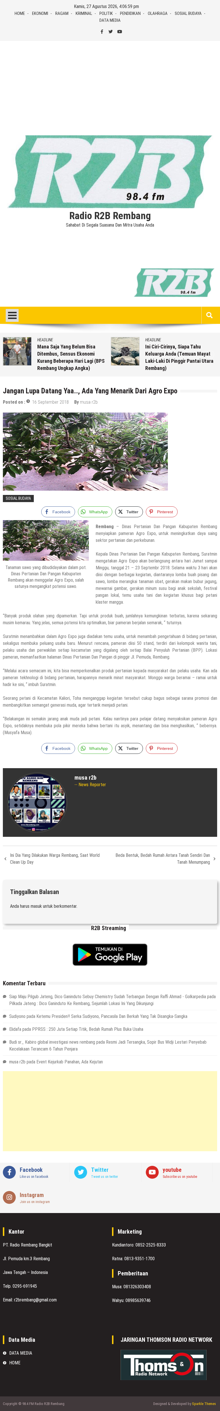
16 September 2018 (50, 402)
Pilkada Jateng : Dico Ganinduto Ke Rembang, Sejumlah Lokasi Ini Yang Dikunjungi (81, 1003)
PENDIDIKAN (130, 13)
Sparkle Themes (204, 1404)
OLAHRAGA (158, 13)
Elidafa (15, 1029)
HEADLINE (45, 340)
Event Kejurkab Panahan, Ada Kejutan (69, 1062)
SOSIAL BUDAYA (188, 13)
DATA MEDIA (110, 20)
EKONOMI (40, 13)
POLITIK (106, 13)
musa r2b (89, 402)
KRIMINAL (84, 13)
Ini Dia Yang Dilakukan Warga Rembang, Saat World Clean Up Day (55, 859)
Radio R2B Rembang (110, 216)
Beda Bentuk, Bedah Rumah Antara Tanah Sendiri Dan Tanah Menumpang (162, 859)
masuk (36, 906)
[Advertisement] (110, 84)
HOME (20, 13)
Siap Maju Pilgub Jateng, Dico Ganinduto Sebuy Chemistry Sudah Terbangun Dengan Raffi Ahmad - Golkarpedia (107, 996)
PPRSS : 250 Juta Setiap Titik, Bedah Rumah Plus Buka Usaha (87, 1029)
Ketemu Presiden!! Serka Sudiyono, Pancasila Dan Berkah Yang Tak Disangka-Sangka (111, 1016)
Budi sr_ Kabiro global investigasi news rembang (52, 1042)
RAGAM (61, 13)
